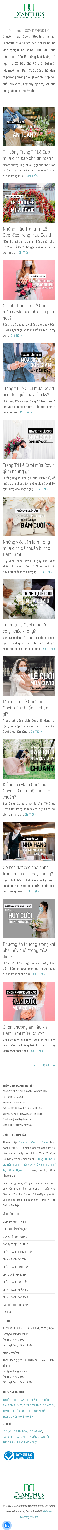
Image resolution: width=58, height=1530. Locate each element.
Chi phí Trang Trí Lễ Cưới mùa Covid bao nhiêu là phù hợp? (28, 312)
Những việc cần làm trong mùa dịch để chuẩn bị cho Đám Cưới (26, 548)
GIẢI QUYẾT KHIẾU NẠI (15, 1274)
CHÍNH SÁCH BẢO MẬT (15, 1297)
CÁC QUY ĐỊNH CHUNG (15, 1244)
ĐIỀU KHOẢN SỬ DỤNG (15, 1229)
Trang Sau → (46, 1065)
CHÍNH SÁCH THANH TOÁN (18, 1251)
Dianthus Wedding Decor (34, 1142)
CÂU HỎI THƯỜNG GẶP (15, 1304)
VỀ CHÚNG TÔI (11, 1214)
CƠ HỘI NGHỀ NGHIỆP (21, 1416)
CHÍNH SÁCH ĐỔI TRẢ (15, 1259)
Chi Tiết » (33, 176)
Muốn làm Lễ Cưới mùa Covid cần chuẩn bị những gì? (27, 708)
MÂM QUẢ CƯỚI (40, 1437)
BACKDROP (9, 1437)
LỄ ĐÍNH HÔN (20, 1431)
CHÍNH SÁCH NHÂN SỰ (15, 1289)
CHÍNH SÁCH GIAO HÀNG (16, 1267)
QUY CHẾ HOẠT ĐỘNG (15, 1236)
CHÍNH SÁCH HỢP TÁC (15, 1282)
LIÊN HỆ (7, 1312)
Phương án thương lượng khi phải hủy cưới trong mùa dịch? (29, 950)
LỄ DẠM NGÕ (35, 1431)
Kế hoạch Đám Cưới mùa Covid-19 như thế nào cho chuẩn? (26, 791)
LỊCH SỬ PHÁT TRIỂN (14, 1221)
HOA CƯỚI (31, 1442)
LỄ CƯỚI (7, 1431)
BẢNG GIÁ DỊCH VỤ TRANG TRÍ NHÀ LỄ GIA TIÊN (28, 1405)
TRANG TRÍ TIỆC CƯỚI (14, 1411)
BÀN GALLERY (23, 1437)
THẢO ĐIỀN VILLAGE (14, 1442)
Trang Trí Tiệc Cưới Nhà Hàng (29, 1164)
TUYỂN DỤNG (10, 1399)
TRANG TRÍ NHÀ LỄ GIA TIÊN (33, 1399)
